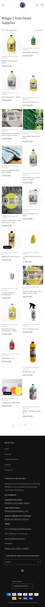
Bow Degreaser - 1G (8, 358)
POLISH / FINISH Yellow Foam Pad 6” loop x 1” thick (11, 221)
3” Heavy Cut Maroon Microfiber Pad (8, 294)
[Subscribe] (37, 561)
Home (7, 449)
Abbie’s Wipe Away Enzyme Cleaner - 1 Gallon (31, 178)
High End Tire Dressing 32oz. (11, 256)
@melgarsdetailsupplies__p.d (16, 511)
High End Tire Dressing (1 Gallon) (10, 62)
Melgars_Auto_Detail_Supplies (17, 548)
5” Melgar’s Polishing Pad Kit (11, 403)
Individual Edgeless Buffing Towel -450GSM (10, 171)
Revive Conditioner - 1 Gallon (11, 97)
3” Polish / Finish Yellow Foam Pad (32, 257)
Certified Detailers (11, 459)
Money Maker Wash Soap (30, 52)
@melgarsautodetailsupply (20, 529)
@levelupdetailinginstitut (15, 538)
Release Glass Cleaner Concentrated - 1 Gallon (9, 330)
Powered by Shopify (32, 602)
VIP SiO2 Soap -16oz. (29, 372)
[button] (2, 5)
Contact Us (9, 470)
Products (8, 454)
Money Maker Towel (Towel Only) (31, 137)
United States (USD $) (21, 586)
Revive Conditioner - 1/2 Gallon (30, 215)
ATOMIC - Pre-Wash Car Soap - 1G (32, 412)
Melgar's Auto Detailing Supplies (19, 602)
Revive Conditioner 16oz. (31, 329)
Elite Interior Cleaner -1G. (31, 102)
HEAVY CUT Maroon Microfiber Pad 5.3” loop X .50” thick (11, 134)
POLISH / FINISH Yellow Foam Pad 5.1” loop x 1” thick (32, 292)
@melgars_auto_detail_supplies (17, 503)
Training (8, 465)
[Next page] (31, 425)
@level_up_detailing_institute (16, 519)
